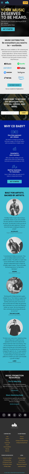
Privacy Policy (22, 460)
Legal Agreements (22, 466)
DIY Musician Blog (7, 460)
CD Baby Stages (7, 466)
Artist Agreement (21, 458)
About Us (7, 450)
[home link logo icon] (14, 427)
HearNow (22, 438)
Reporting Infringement (22, 464)
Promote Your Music (7, 458)
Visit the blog (14, 390)
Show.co (22, 436)
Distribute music (14, 85)
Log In (25, 2)
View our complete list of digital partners (14, 88)
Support (7, 438)
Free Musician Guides (7, 464)
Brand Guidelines (7, 446)
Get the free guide (14, 404)
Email (10, 110)
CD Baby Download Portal (21, 442)
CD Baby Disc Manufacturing (22, 440)
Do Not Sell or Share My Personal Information (14, 472)
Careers (7, 444)
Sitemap (7, 448)
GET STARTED (8, 29)
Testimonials (7, 442)
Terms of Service (21, 462)
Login (7, 436)
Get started (14, 181)
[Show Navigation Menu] (2, 3)
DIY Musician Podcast (7, 462)
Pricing (7, 440)
